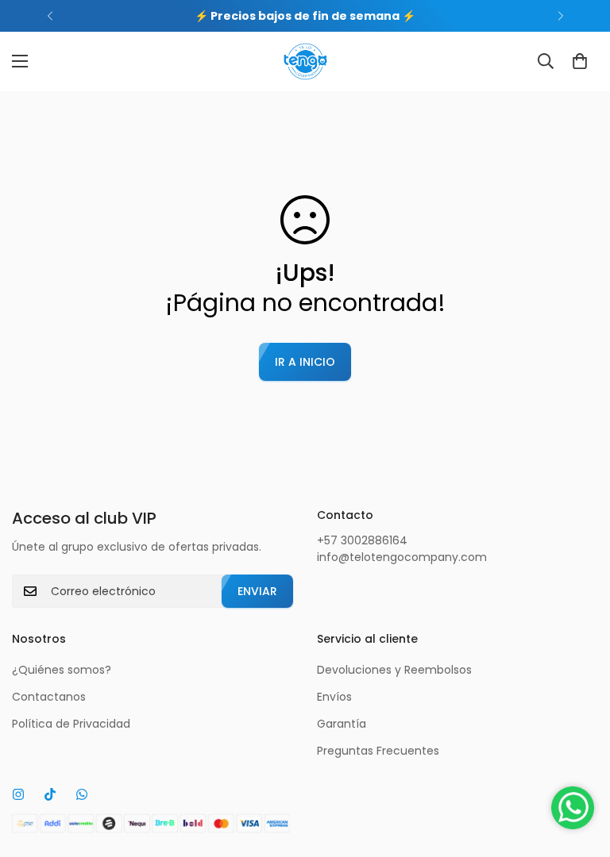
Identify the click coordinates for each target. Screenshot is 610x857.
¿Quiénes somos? (61, 670)
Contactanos (49, 697)
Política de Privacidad (71, 724)
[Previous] (50, 16)
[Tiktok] (50, 794)
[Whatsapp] (81, 794)
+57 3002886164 (362, 540)
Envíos (334, 697)
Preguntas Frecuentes (378, 751)
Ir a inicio (305, 362)
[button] (580, 61)
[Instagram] (18, 794)
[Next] (560, 16)
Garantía (341, 724)
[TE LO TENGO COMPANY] (305, 61)
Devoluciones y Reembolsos (394, 670)
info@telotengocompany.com (402, 557)
